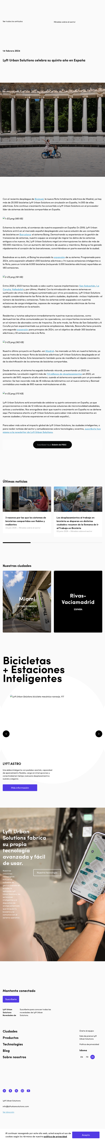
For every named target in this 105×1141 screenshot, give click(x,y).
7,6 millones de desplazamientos (64, 373)
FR (87, 1057)
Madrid (50, 351)
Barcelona (25, 234)
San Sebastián (87, 285)
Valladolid (17, 289)
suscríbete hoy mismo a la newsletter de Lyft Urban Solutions (52, 430)
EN (81, 1057)
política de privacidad (55, 1136)
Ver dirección (8, 1112)
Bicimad (39, 198)
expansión (59, 257)
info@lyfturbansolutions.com (16, 1106)
